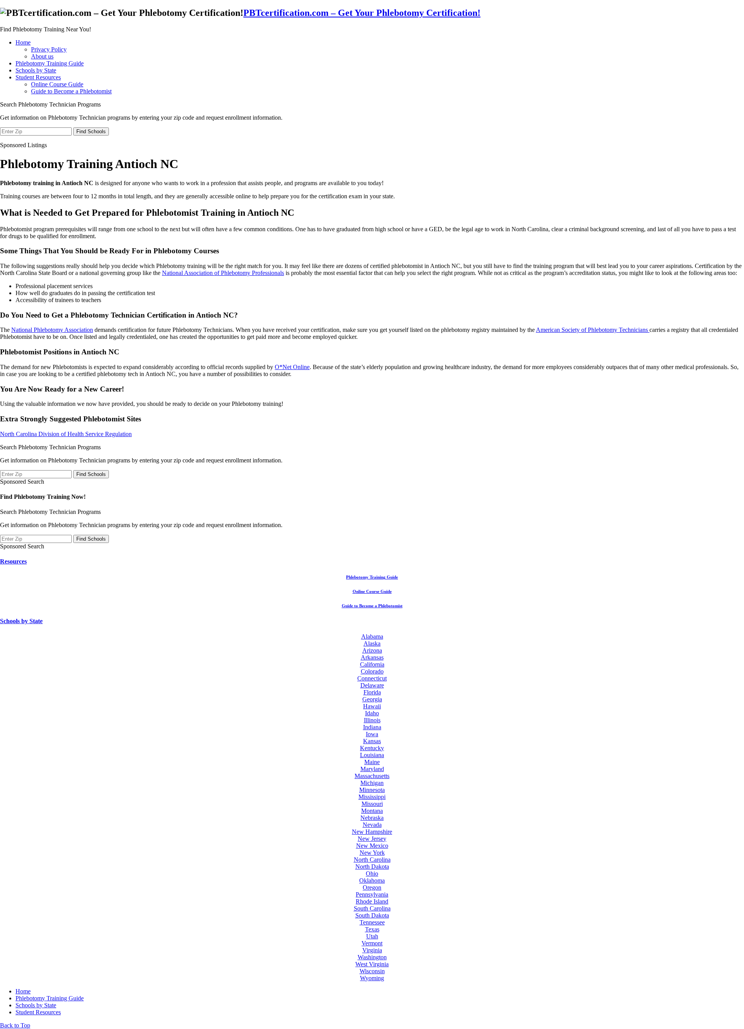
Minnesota (372, 790)
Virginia (372, 950)
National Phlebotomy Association (52, 329)
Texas (372, 929)
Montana (372, 810)
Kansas (372, 741)
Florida (372, 692)
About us (42, 56)
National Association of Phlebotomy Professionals (223, 273)
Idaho (372, 713)
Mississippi (372, 797)
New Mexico (372, 845)
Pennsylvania (372, 894)
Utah (372, 936)
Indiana (372, 727)
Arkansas (372, 657)
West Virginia (372, 964)
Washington (372, 957)
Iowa (372, 734)
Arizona (372, 650)
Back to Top (15, 1025)
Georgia (372, 699)
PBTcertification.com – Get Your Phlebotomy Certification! (361, 13)
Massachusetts (372, 776)
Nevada (372, 824)
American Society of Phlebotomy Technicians (592, 329)
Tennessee (372, 922)
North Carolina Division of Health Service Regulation (66, 434)
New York (372, 852)
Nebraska (372, 817)
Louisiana (372, 755)
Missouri (372, 804)
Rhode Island (372, 901)
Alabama (372, 636)
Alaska (372, 643)
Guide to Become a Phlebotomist (71, 91)
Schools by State (36, 70)
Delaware (372, 685)
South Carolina (372, 908)
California (372, 664)
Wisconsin (372, 971)
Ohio (372, 873)
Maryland (372, 769)
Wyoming (372, 978)
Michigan (372, 783)
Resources (13, 561)
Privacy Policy (49, 49)
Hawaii (372, 706)
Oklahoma (372, 880)
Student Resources (38, 77)
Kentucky (372, 748)
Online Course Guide (57, 84)
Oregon (372, 887)
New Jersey (372, 838)
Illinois (372, 720)
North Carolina (372, 859)
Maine (372, 762)
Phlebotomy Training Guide (50, 63)
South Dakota (372, 915)
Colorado (372, 671)
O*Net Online (292, 367)
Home (23, 42)
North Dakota (372, 866)
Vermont (372, 943)
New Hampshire (372, 831)
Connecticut (372, 678)
